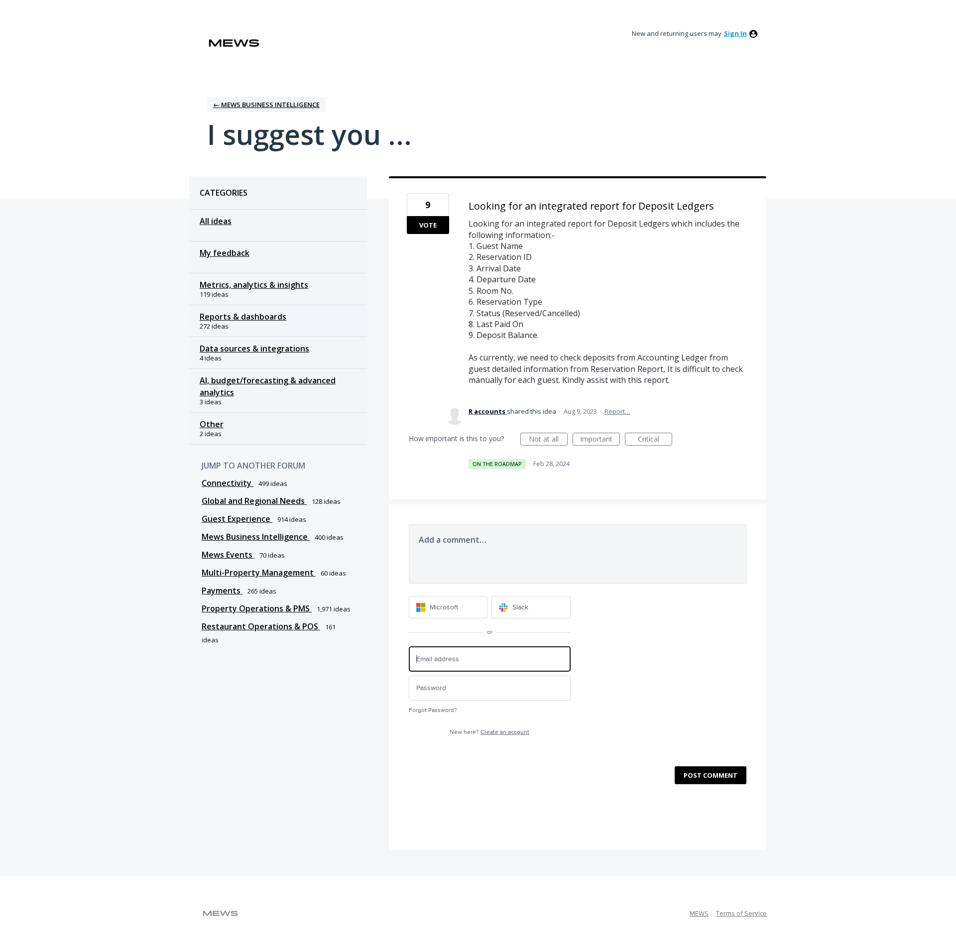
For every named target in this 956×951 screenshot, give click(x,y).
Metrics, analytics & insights (254, 284)
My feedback (224, 252)
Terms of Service (741, 913)
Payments (222, 590)
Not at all (548, 440)
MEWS (699, 913)
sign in (735, 33)
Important (600, 440)
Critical (655, 440)
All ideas (216, 221)
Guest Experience (237, 518)
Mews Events (228, 554)
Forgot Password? (433, 710)
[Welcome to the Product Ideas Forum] (234, 43)
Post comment (710, 775)
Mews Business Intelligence (256, 536)
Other (212, 424)
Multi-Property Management (259, 572)
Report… (617, 411)
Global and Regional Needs (254, 500)
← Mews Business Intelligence (266, 104)
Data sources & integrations (254, 348)
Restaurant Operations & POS (261, 626)
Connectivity (227, 482)
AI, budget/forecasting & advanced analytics (268, 386)
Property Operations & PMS (257, 608)
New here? (489, 732)
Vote (428, 225)
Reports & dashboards (243, 316)
